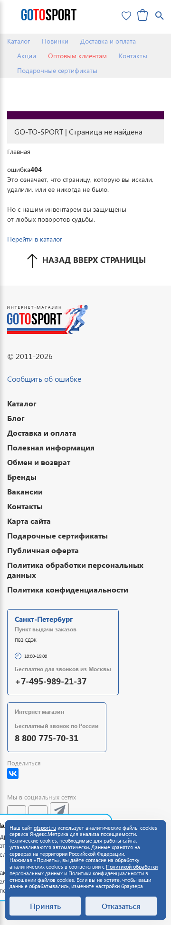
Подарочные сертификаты (57, 70)
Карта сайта (29, 521)
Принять (45, 906)
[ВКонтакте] (13, 773)
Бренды (22, 477)
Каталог (18, 40)
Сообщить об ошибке (44, 379)
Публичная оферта (43, 550)
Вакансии (25, 491)
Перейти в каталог (34, 238)
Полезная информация (51, 447)
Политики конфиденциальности (106, 873)
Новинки (55, 40)
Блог (16, 418)
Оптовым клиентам (77, 55)
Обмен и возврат (38, 462)
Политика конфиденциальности (67, 589)
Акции (26, 55)
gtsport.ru (45, 828)
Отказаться (121, 906)
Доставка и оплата (108, 40)
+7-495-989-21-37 (50, 681)
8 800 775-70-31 (46, 738)
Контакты (133, 55)
